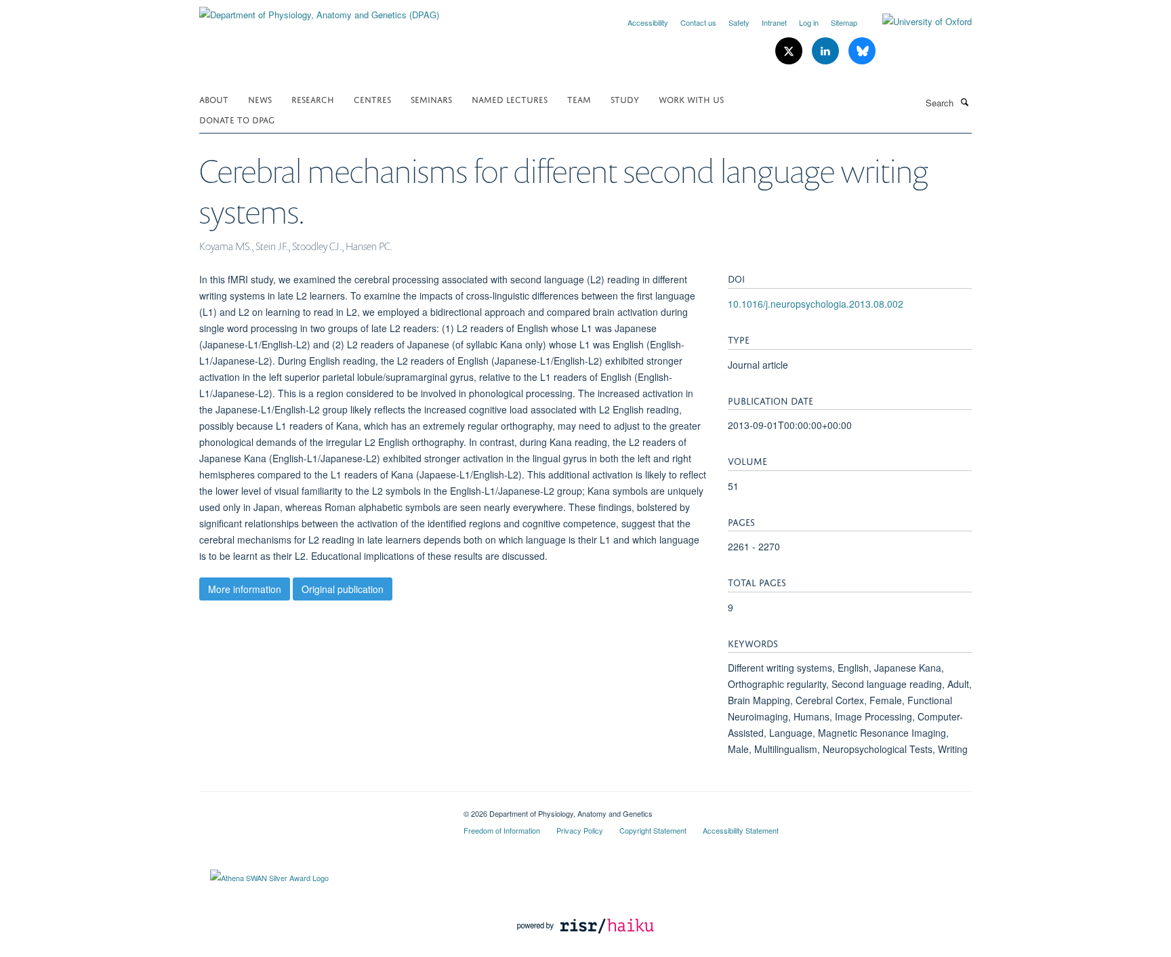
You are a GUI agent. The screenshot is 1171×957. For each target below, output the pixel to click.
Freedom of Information (502, 830)
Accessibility (648, 22)
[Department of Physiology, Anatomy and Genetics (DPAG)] (319, 9)
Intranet (774, 22)
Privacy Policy (579, 830)
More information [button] (244, 589)
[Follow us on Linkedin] (827, 51)
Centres (372, 98)
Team (579, 98)
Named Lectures (510, 98)
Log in (809, 22)
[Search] (964, 101)
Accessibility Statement (741, 830)
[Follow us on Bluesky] (862, 51)
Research (312, 98)
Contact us (698, 22)
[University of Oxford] (917, 22)
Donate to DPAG (236, 119)
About (213, 98)
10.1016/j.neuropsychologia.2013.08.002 (815, 303)
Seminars (431, 98)
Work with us (691, 98)
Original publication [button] (343, 589)
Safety (738, 22)
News (260, 98)
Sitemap (844, 22)
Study (625, 98)
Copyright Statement (652, 830)
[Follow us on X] (790, 51)
